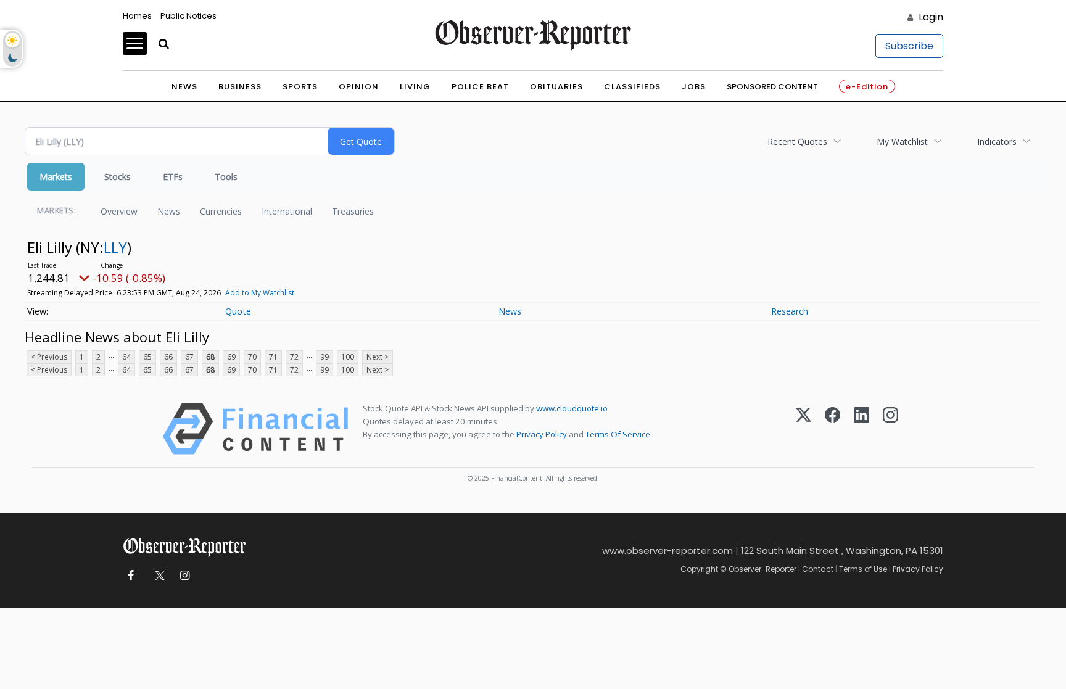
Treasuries (353, 211)
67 (189, 357)
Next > (377, 357)
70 (252, 357)
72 (294, 357)
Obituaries (556, 87)
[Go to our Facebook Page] (130, 576)
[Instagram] (890, 429)
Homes (137, 16)
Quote (238, 311)
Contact (817, 569)
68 (210, 357)
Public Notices (188, 16)
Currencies (221, 211)
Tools (226, 177)
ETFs (173, 177)
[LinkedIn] (861, 429)
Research (789, 311)
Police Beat (480, 87)
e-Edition (867, 87)
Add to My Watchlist (259, 292)
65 (147, 357)
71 (273, 357)
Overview (119, 211)
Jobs (694, 87)
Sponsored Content (772, 87)
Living (415, 87)
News (184, 87)
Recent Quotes (797, 141)
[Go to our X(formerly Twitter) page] (157, 576)
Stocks (117, 177)
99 (324, 357)
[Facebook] (832, 429)
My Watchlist (902, 141)
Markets (55, 177)
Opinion (359, 87)
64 (126, 357)
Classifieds (632, 87)
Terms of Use (863, 569)
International (287, 211)
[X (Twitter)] (803, 429)
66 (168, 357)
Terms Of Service (617, 434)
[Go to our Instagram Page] (184, 576)
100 (347, 357)
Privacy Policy (541, 434)
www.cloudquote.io (572, 408)
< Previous (49, 357)
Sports (300, 87)
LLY (115, 247)
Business (240, 87)
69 (231, 357)
